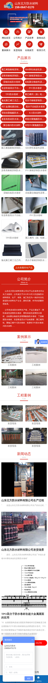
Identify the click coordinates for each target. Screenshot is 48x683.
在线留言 (29, 50)
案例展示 (6, 50)
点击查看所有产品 (24, 268)
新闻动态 (41, 38)
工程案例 (24, 396)
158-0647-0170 (24, 7)
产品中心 (38, 681)
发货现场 (17, 50)
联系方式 (41, 50)
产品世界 (29, 38)
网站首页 (6, 38)
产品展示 (24, 59)
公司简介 (17, 38)
